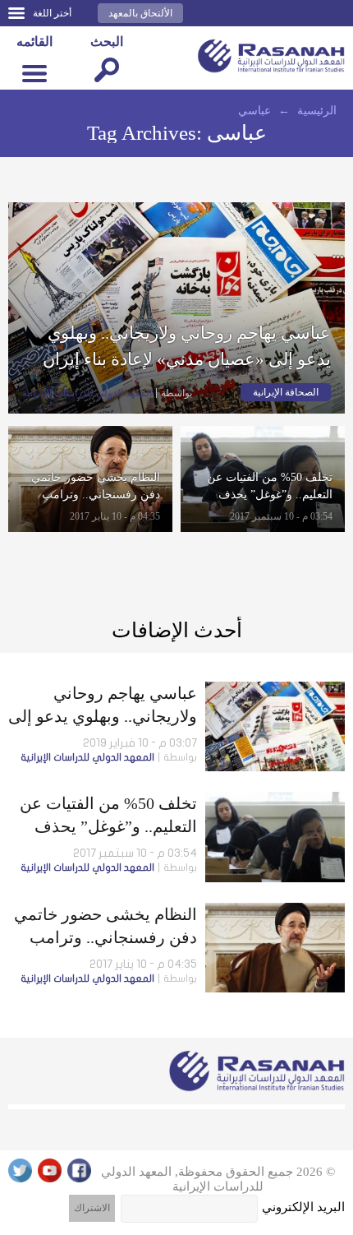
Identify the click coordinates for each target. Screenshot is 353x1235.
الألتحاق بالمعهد (140, 13)
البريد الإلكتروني (303, 1207)
